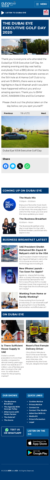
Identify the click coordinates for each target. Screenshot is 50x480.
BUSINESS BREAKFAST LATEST (25, 239)
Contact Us (34, 407)
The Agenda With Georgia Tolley (12, 408)
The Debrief (9, 417)
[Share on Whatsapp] (27, 166)
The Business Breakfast (10, 403)
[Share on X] (20, 166)
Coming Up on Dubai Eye (22, 190)
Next (42, 113)
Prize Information (37, 419)
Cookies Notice (36, 402)
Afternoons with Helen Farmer (11, 413)
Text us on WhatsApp (12, 431)
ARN (9, 471)
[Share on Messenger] (13, 166)
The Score (8, 420)
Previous (7, 113)
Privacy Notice (35, 405)
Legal (31, 422)
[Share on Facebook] (6, 166)
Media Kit (33, 416)
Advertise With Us (37, 413)
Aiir (16, 471)
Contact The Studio (38, 410)
